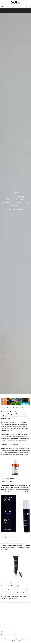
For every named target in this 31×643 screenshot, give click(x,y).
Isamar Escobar (16, 210)
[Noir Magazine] (15, 2)
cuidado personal (6, 434)
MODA (15, 192)
